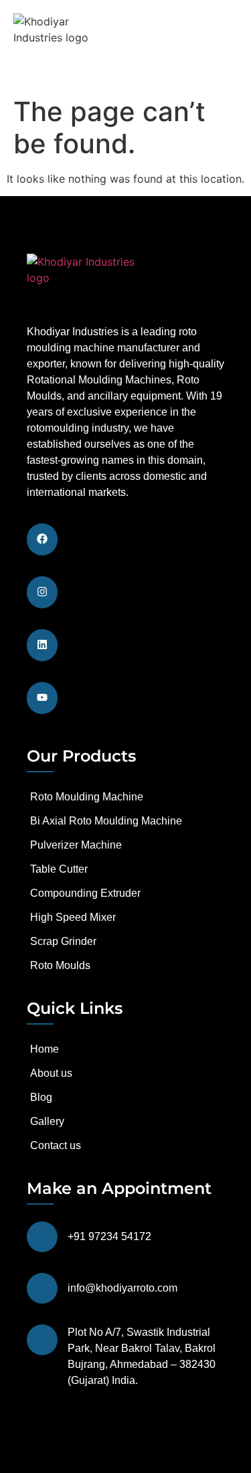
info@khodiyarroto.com (122, 1288)
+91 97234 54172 (109, 1236)
